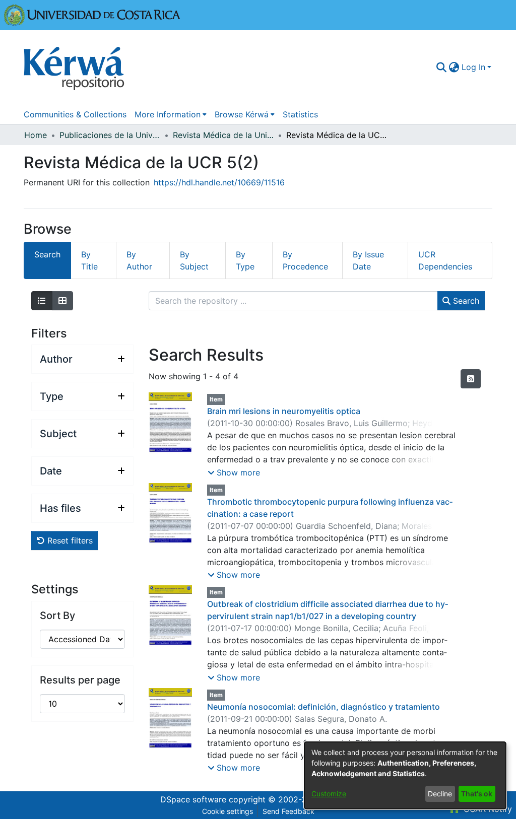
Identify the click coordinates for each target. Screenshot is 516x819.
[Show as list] (41, 300)
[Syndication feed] (471, 378)
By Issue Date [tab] (368, 260)
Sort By (57, 615)
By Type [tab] (245, 260)
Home (35, 135)
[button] (234, 472)
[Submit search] (441, 67)
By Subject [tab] (194, 260)
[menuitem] (454, 67)
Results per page (80, 680)
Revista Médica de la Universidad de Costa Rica (223, 135)
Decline (440, 793)
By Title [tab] (89, 260)
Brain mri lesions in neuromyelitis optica (283, 411)
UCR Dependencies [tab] (445, 260)
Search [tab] (47, 254)
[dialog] (405, 775)
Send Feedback (288, 811)
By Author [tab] (139, 260)
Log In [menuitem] (473, 67)
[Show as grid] (62, 300)
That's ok (476, 793)
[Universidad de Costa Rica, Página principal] (92, 14)
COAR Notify (486, 809)
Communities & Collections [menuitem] (75, 114)
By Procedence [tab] (305, 260)
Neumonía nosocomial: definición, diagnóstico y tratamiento (323, 707)
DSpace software (193, 799)
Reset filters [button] (69, 540)
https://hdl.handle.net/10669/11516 (219, 182)
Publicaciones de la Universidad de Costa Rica (109, 135)
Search (464, 301)
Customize (328, 793)
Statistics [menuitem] (300, 114)
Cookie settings (227, 811)
